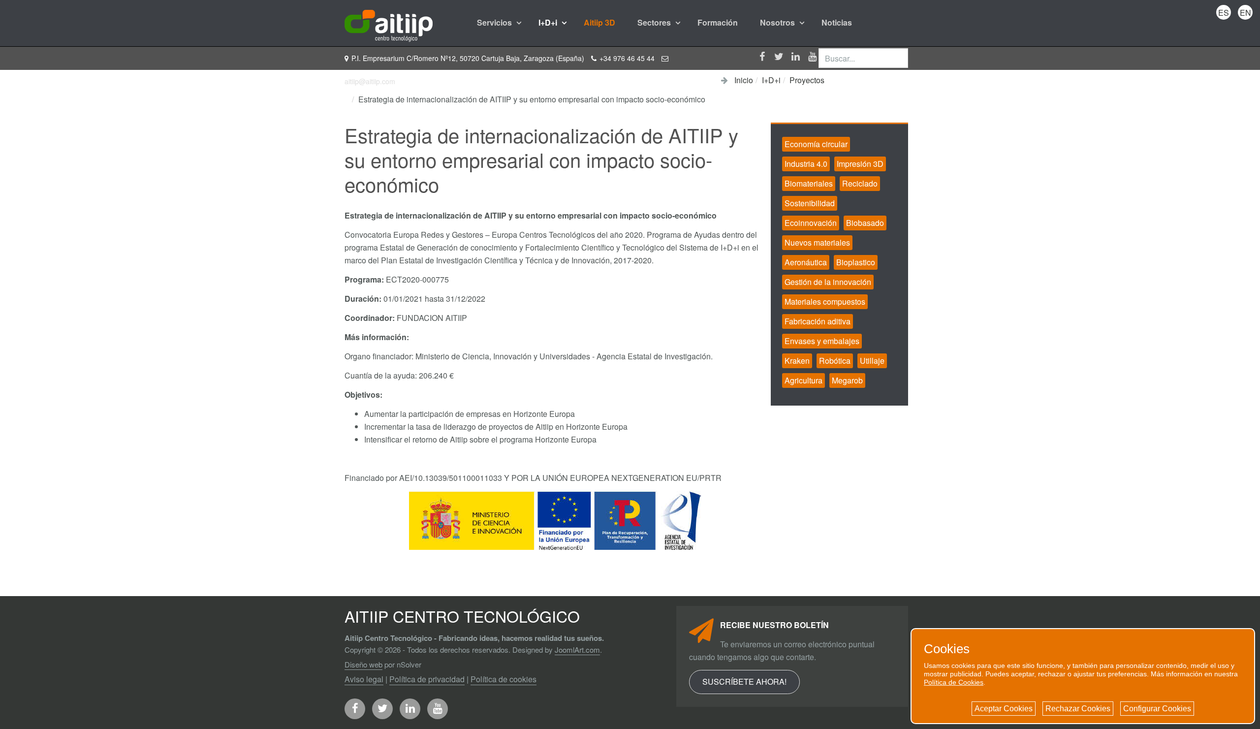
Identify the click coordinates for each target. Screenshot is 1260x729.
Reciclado (860, 183)
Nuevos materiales (817, 242)
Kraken (797, 360)
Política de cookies (503, 679)
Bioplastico (855, 262)
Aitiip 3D (599, 22)
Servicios (495, 22)
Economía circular (816, 144)
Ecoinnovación (811, 222)
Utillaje (872, 360)
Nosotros (778, 22)
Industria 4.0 (806, 163)
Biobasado (865, 222)
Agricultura (803, 380)
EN (1245, 12)
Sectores (655, 22)
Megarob (847, 380)
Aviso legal (364, 679)
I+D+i (548, 22)
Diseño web (363, 664)
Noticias (836, 22)
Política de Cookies (953, 682)
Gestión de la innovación (828, 281)
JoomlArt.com (577, 649)
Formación (717, 22)
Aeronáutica (806, 262)
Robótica (834, 360)
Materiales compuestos (825, 301)
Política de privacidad (427, 679)
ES (1223, 12)
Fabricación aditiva (817, 321)
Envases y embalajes (822, 341)
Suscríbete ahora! (744, 681)
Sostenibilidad (810, 203)
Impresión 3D (860, 163)
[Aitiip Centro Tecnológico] (389, 22)
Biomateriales (809, 183)
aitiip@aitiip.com (370, 81)
